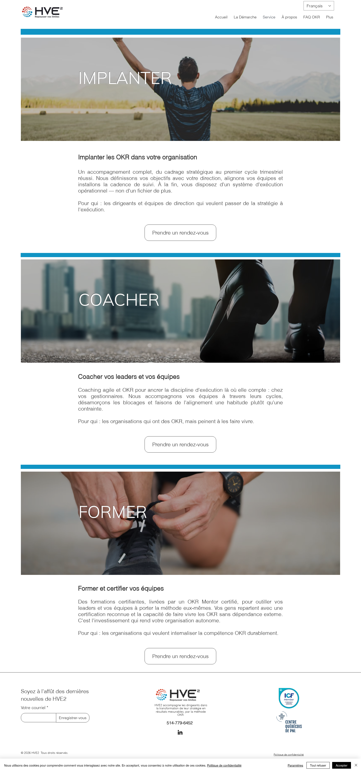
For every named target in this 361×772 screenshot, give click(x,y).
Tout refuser (318, 765)
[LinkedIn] (180, 732)
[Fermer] (355, 765)
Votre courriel (33, 708)
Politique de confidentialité (224, 765)
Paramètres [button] (295, 765)
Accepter (341, 765)
